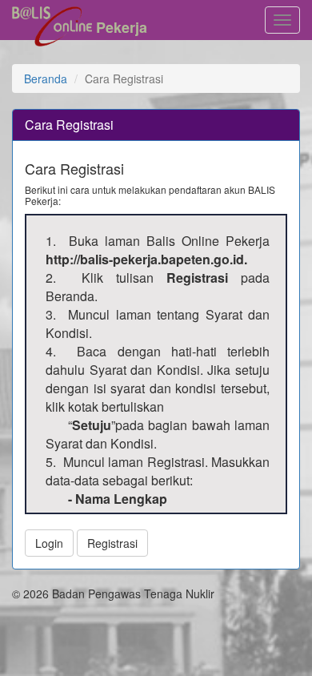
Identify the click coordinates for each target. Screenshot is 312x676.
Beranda (45, 78)
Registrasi (112, 543)
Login (49, 543)
